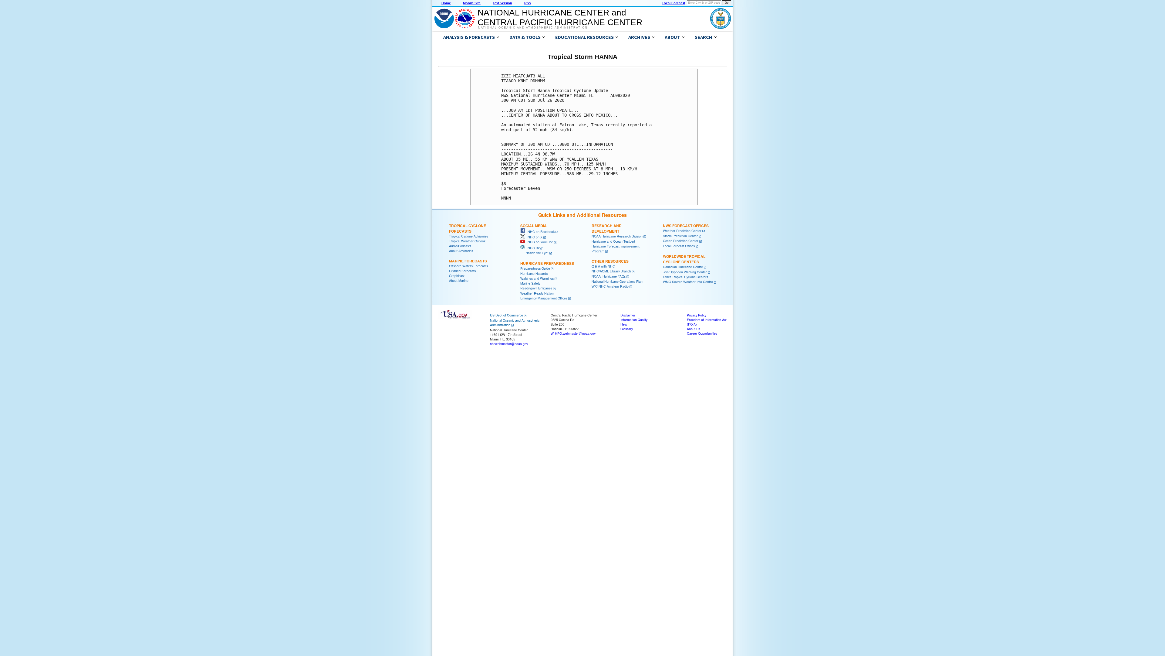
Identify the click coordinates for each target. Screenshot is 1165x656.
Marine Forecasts (468, 261)
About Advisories (461, 250)
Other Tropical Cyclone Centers (685, 277)
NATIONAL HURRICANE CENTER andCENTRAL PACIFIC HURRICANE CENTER (560, 17)
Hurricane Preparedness (547, 263)
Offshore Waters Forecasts (468, 266)
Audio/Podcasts (460, 246)
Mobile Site (472, 3)
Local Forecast (673, 3)
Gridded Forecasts (462, 270)
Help (623, 324)
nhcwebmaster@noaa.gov (509, 343)
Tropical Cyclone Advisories (468, 236)
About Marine (458, 280)
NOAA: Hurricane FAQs (609, 276)
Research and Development (607, 228)
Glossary (626, 328)
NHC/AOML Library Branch (611, 271)
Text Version (502, 3)
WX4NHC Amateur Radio (610, 286)
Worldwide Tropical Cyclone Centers (684, 259)
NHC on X (533, 237)
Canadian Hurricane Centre (683, 267)
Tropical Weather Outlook (467, 241)
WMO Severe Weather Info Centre (688, 281)
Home (446, 3)
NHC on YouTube (539, 242)
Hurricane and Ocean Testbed (613, 241)
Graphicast (456, 275)
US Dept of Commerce (506, 315)
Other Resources (610, 261)
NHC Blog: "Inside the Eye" (534, 250)
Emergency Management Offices (543, 298)
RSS (527, 3)
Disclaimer (627, 315)
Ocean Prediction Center (680, 240)
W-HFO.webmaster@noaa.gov (573, 333)
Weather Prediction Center (682, 230)
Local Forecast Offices (679, 246)
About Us (693, 328)
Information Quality (633, 319)
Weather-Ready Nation (537, 293)
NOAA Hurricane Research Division (617, 236)
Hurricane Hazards (534, 273)
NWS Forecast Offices (686, 225)
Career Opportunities (702, 333)
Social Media (533, 225)
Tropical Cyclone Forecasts (467, 228)
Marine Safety (530, 283)
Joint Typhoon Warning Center (685, 272)
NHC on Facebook (540, 231)
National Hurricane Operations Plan (617, 281)
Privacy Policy (696, 315)
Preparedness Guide (535, 268)
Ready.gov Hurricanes (536, 288)
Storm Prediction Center (680, 236)
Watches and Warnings (537, 278)
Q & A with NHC (603, 266)
